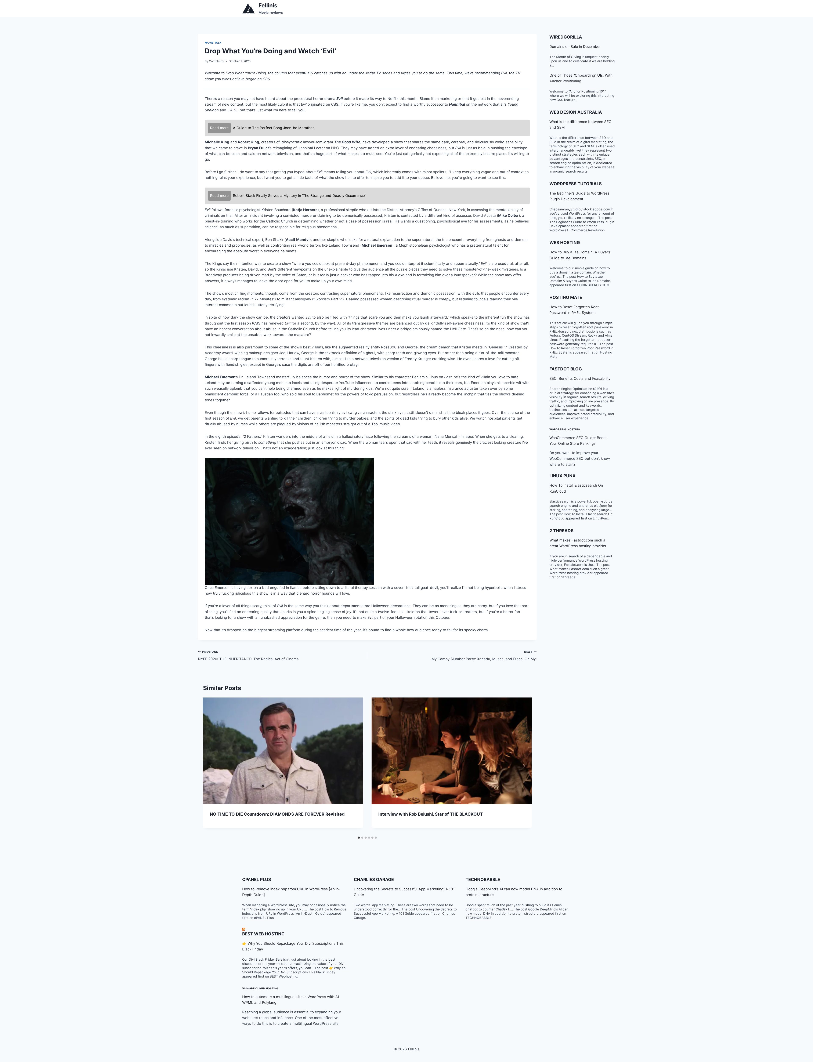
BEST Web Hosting (263, 933)
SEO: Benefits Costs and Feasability (579, 378)
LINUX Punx (562, 475)
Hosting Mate (565, 297)
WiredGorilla (565, 37)
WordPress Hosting (564, 429)
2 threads (561, 530)
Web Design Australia (575, 112)
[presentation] (283, 750)
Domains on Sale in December (575, 46)
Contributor (216, 61)
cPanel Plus (256, 879)
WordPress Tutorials (575, 183)
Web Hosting (564, 242)
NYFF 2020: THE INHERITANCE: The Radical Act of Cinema (248, 655)
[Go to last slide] (210, 766)
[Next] (524, 766)
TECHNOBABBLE (483, 879)
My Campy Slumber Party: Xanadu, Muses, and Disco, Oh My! (484, 655)
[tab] (359, 838)
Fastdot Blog (565, 368)
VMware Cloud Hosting (260, 988)
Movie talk (213, 42)
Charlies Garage (374, 879)
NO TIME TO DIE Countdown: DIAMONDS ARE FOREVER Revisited (277, 814)
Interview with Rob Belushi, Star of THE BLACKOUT (430, 814)
